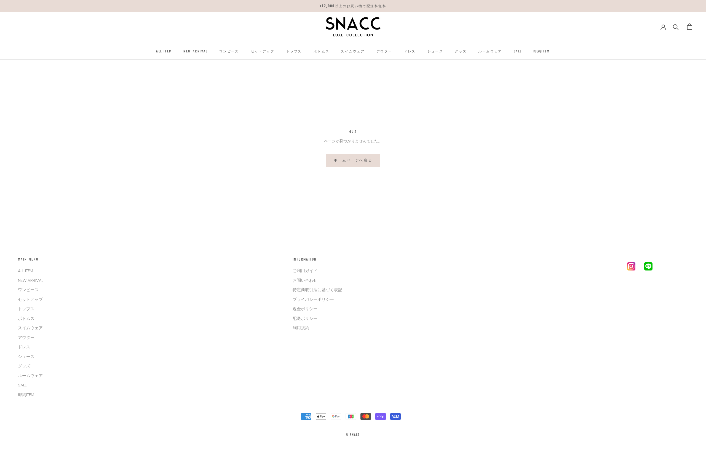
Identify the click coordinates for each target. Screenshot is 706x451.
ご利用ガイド (305, 271)
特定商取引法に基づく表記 (317, 290)
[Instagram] (631, 267)
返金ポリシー (305, 309)
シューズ (435, 51)
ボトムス (322, 51)
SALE (518, 51)
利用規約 (301, 328)
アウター (384, 51)
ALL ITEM (164, 51)
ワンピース (229, 51)
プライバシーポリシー (313, 299)
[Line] (648, 267)
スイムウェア (353, 51)
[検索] (676, 27)
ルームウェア (490, 51)
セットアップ (262, 51)
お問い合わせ (305, 280)
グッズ (461, 51)
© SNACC (353, 435)
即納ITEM (541, 51)
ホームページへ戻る (353, 160)
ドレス (410, 51)
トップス (294, 51)
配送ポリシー (305, 318)
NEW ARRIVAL (195, 51)
